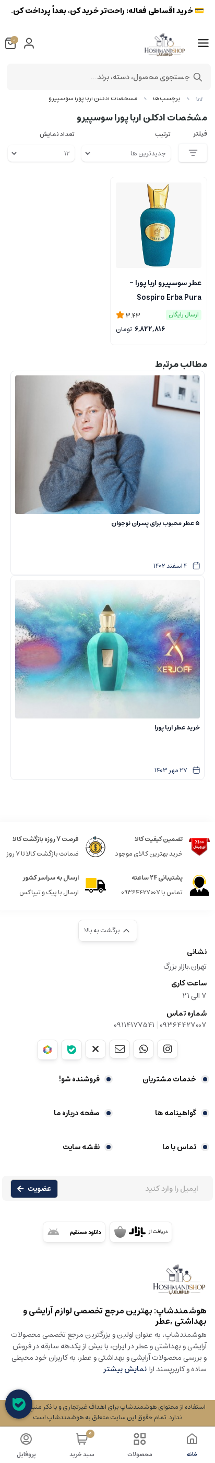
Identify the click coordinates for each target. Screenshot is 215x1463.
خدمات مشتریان (169, 1079)
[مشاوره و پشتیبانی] (18, 1404)
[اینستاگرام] (167, 1049)
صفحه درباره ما (77, 1113)
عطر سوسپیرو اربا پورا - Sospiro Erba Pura (165, 289)
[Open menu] (203, 43)
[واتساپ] (143, 1049)
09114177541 (134, 1025)
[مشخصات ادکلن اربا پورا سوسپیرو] (107, 1284)
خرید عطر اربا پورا (177, 727)
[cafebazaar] (141, 1232)
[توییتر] (95, 1049)
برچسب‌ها (167, 98)
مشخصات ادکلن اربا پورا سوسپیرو (93, 98)
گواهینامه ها (175, 1113)
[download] (74, 1232)
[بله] (71, 1050)
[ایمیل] (119, 1049)
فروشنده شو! (79, 1079)
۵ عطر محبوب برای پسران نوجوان (155, 523)
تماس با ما (179, 1147)
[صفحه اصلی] (199, 98)
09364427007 (183, 1025)
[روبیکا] (47, 1050)
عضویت (39, 1188)
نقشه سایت (81, 1147)
